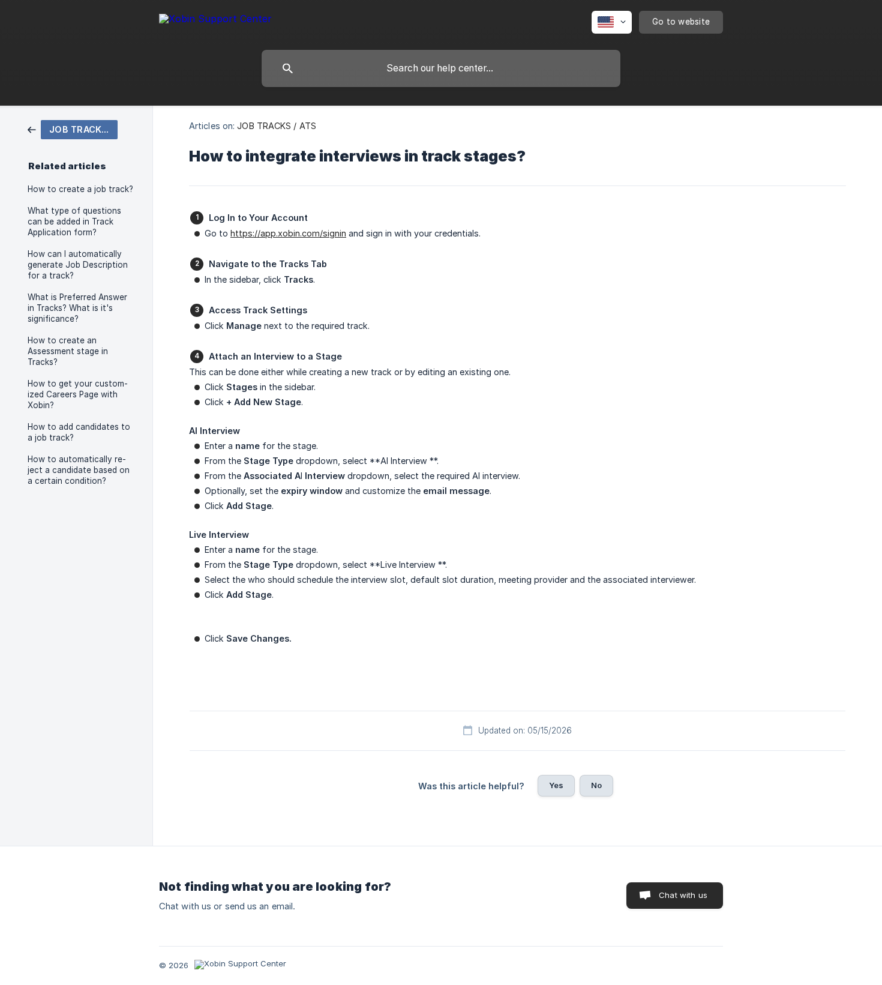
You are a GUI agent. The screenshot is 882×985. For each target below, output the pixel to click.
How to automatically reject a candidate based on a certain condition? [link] (79, 470)
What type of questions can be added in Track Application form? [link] (74, 221)
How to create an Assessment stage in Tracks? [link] (68, 351)
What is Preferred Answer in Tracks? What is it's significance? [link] (77, 308)
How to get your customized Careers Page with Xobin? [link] (78, 394)
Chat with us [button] (683, 895)
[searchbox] (441, 68)
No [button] (596, 785)
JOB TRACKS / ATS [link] (276, 126)
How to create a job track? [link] (80, 189)
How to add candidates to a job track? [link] (79, 432)
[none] (215, 21)
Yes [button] (556, 785)
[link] (73, 128)
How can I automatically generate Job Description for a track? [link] (78, 264)
